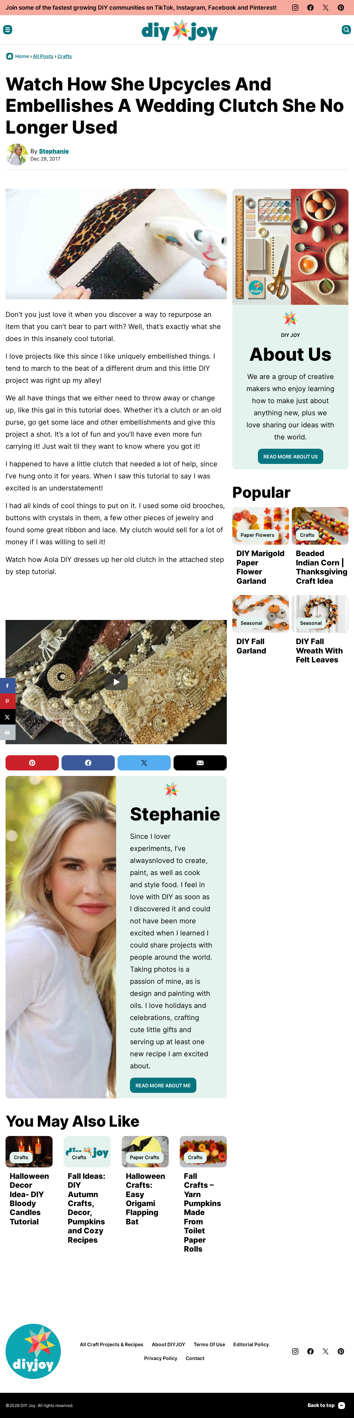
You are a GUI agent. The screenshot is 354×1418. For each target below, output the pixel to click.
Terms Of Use (209, 1344)
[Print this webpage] (8, 732)
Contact (195, 1358)
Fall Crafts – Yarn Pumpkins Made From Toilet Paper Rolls (202, 1212)
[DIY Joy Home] (180, 30)
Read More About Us (290, 456)
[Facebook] (310, 7)
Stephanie (54, 151)
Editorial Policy (251, 1344)
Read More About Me (163, 1085)
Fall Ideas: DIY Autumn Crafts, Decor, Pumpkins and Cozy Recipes (86, 1208)
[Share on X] (8, 717)
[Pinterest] (340, 7)
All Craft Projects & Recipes (111, 1344)
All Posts (43, 56)
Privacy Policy (160, 1358)
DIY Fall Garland (251, 646)
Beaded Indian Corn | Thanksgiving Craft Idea (321, 567)
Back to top (321, 1405)
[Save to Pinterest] (8, 701)
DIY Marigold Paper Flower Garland (260, 567)
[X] (325, 7)
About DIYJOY (168, 1344)
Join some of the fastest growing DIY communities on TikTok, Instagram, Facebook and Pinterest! (141, 7)
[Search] (346, 29)
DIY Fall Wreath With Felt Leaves (319, 650)
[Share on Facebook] (8, 685)
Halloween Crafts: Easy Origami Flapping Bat (145, 1199)
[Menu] (7, 29)
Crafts (64, 56)
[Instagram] (295, 7)
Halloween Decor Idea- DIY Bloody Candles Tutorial (29, 1199)
